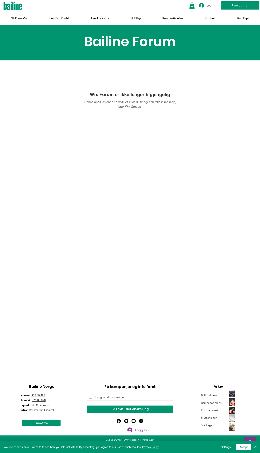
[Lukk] (255, 447)
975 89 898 (39, 400)
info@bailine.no (40, 405)
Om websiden (131, 439)
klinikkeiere (46, 410)
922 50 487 (38, 395)
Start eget (207, 425)
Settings (226, 447)
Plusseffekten (209, 417)
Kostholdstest (209, 410)
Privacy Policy (150, 447)
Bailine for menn (211, 403)
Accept (243, 447)
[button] (192, 5)
